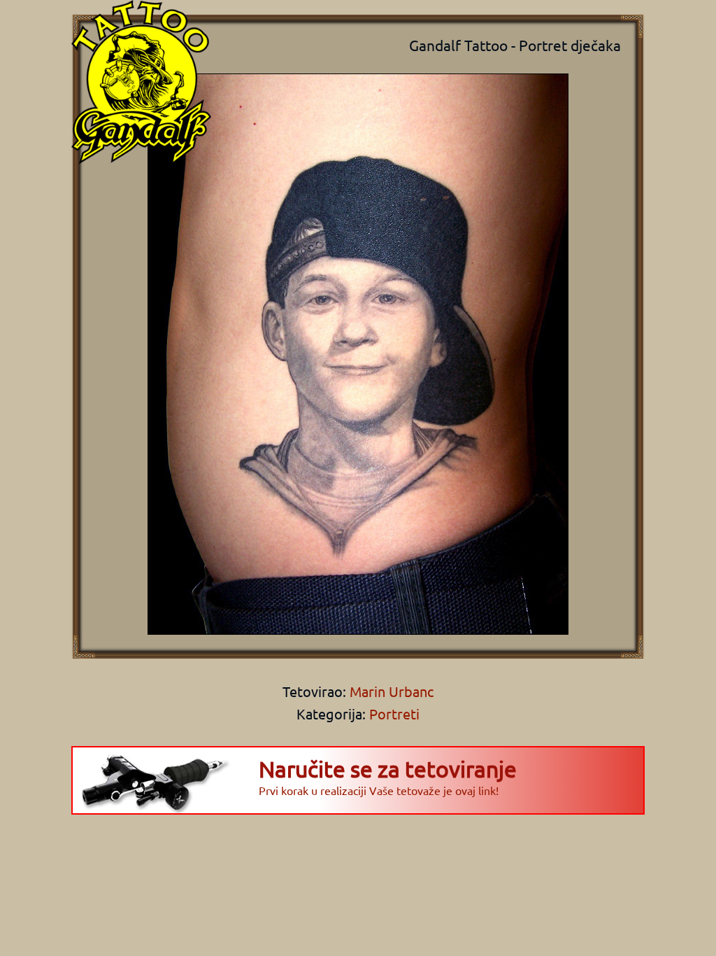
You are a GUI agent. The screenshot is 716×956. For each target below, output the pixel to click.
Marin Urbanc (390, 691)
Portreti (394, 713)
